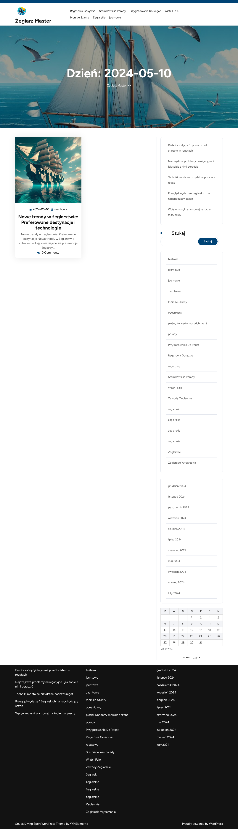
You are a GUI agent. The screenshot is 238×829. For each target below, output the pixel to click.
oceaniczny (175, 312)
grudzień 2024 (177, 486)
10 (200, 623)
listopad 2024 (176, 496)
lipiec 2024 (175, 539)
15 (183, 630)
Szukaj (178, 233)
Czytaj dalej (46, 170)
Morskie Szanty (79, 17)
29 (182, 642)
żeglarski (173, 409)
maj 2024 (174, 561)
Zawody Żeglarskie (180, 398)
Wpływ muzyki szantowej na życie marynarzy (45, 713)
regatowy (174, 366)
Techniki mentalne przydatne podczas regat (44, 694)
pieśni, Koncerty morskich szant (187, 323)
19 (218, 630)
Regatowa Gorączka (82, 11)
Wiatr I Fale (171, 11)
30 (191, 642)
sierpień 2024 (176, 529)
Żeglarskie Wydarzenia (182, 462)
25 (209, 636)
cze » (196, 657)
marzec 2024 (176, 582)
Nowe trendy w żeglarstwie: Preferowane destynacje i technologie (48, 222)
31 (201, 642)
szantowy (60, 209)
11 (209, 623)
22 (182, 636)
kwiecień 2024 (177, 571)
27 (165, 642)
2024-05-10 (41, 209)
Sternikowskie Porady (112, 11)
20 (165, 636)
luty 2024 (174, 593)
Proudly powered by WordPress (202, 823)
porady (172, 334)
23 (191, 636)
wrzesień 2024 (177, 518)
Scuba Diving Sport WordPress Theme (40, 823)
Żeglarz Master (33, 21)
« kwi (186, 657)
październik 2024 (178, 507)
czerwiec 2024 (177, 550)
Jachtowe (174, 291)
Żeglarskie (99, 17)
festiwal (173, 259)
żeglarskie (174, 419)
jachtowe (115, 17)
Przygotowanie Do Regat (145, 11)
